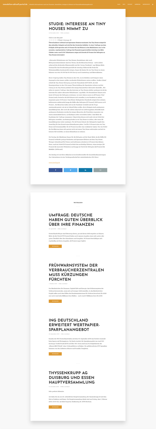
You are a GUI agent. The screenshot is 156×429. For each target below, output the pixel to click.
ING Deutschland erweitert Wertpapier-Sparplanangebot (74, 325)
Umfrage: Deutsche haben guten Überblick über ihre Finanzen (76, 220)
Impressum (137, 4)
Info (124, 4)
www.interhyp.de (54, 162)
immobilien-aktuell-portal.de (15, 4)
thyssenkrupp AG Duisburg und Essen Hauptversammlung (72, 378)
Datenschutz (146, 4)
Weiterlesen (55, 246)
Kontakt (130, 4)
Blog (119, 4)
